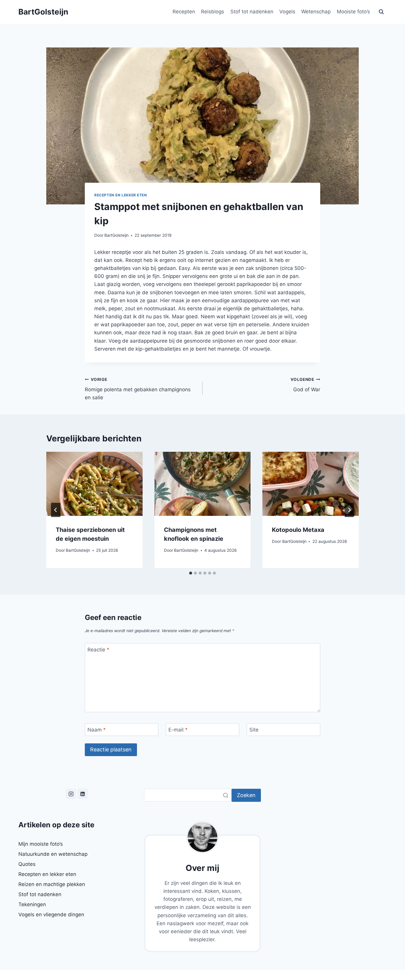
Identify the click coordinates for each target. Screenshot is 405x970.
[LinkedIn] (83, 794)
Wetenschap (316, 12)
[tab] (190, 573)
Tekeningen (32, 904)
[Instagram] (71, 794)
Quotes (27, 864)
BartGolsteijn (116, 235)
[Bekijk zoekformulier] (381, 12)
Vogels (287, 12)
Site (254, 730)
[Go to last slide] (55, 510)
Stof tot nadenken (251, 12)
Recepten (184, 12)
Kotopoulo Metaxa (298, 529)
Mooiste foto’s (353, 12)
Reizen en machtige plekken (51, 884)
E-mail (178, 730)
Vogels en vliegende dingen (51, 914)
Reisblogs (212, 12)
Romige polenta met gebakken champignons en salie (138, 389)
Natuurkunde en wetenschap (52, 854)
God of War (305, 385)
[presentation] (94, 484)
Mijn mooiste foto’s (40, 844)
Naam (96, 730)
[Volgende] (349, 510)
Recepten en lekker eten (120, 195)
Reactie (98, 650)
